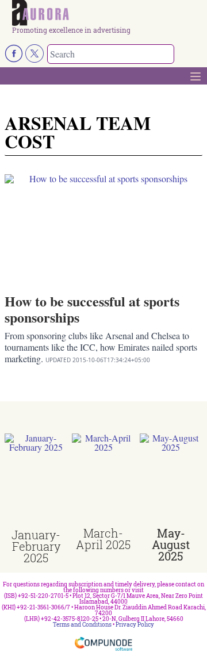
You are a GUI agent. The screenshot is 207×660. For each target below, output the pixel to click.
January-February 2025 (36, 546)
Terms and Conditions (82, 624)
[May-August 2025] (171, 480)
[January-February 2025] (36, 481)
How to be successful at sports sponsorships (92, 309)
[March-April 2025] (103, 480)
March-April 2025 (103, 538)
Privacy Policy (135, 624)
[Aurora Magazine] (107, 13)
